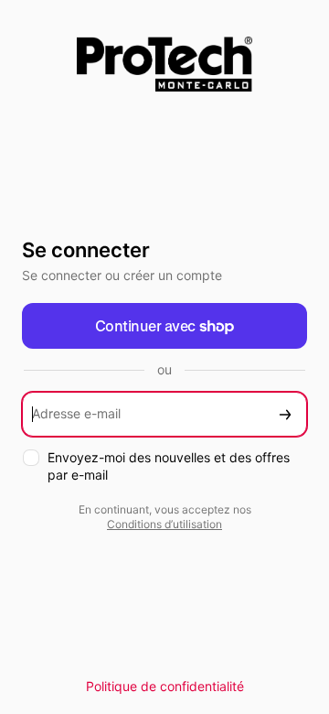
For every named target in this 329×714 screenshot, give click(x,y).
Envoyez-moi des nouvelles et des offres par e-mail (169, 465)
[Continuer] (285, 414)
